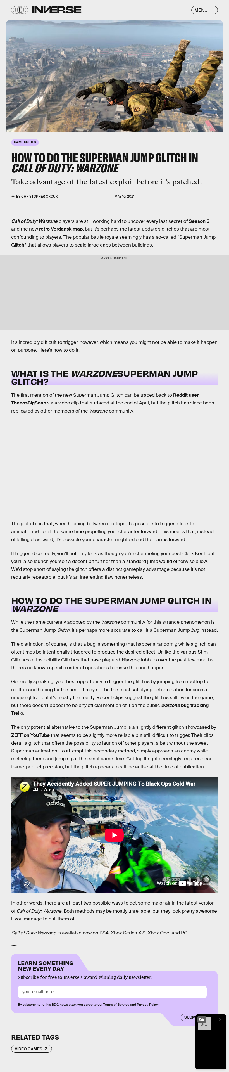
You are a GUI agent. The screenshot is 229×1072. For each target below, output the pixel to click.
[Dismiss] (220, 1019)
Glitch (17, 245)
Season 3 (199, 221)
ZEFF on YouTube (30, 735)
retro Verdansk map (61, 229)
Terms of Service (116, 1004)
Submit (191, 1017)
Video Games (28, 1048)
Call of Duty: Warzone (34, 221)
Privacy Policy (148, 1004)
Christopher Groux (39, 196)
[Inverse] (56, 9)
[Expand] (201, 1019)
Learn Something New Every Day (45, 965)
